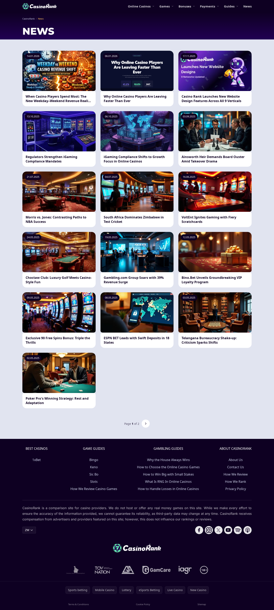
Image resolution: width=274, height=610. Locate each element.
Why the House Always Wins (168, 460)
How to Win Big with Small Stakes (168, 474)
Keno (94, 467)
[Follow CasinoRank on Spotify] (238, 530)
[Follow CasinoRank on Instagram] (209, 530)
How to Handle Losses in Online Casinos (168, 489)
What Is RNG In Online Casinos (168, 481)
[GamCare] (156, 570)
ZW (27, 530)
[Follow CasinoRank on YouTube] (228, 530)
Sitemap (202, 604)
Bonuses (185, 6)
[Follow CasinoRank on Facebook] (199, 530)
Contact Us (235, 467)
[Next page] (146, 424)
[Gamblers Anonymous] (127, 570)
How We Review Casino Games (93, 489)
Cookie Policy (143, 604)
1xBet (36, 460)
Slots (94, 481)
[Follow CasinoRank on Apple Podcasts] (248, 530)
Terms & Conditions (78, 604)
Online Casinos (139, 6)
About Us (236, 460)
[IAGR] (185, 570)
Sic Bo (93, 474)
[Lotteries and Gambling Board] (75, 570)
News (247, 6)
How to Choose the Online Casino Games (168, 467)
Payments (207, 6)
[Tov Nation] (103, 570)
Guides (229, 6)
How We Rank (235, 481)
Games (164, 6)
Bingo (93, 460)
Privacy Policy (235, 489)
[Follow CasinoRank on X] (218, 530)
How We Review (236, 474)
